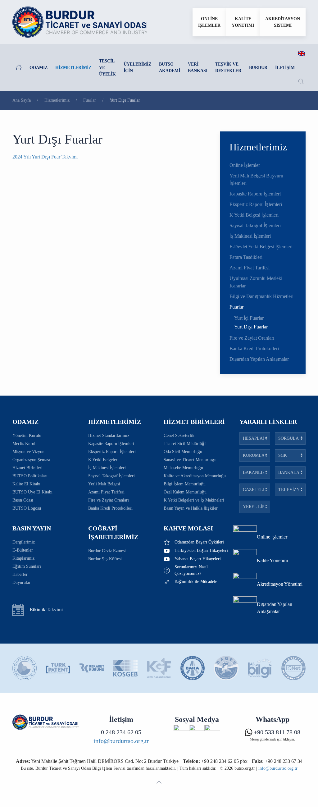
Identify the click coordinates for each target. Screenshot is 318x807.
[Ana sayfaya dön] (79, 22)
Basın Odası (22, 500)
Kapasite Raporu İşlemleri (255, 193)
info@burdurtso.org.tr (121, 740)
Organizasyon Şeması (31, 459)
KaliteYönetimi (243, 22)
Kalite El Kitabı (26, 484)
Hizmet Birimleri (27, 467)
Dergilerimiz (23, 542)
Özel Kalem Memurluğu (185, 492)
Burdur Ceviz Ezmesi (107, 550)
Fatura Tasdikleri (245, 257)
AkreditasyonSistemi (282, 22)
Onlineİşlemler (209, 22)
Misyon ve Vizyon (28, 451)
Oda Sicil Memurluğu (183, 451)
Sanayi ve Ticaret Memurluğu (190, 459)
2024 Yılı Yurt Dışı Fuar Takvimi (45, 156)
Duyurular (21, 582)
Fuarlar (236, 307)
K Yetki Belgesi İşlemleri (254, 215)
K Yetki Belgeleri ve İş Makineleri (194, 500)
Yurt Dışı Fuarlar (251, 326)
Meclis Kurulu (25, 443)
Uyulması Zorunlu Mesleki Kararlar (255, 282)
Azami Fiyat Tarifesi (249, 267)
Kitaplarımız (23, 558)
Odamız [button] (39, 67)
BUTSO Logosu (26, 508)
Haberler (20, 574)
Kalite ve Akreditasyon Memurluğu (195, 476)
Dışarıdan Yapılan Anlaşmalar (259, 359)
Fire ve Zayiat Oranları (251, 338)
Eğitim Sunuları (26, 566)
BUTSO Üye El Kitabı (32, 492)
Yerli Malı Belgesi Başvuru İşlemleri (256, 179)
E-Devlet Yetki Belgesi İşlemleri (261, 246)
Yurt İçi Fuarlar (249, 318)
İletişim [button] (285, 67)
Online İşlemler (244, 165)
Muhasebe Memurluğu (183, 467)
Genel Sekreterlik (179, 435)
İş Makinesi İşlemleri (250, 236)
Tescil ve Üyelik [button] (107, 67)
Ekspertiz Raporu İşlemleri (255, 204)
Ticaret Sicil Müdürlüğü (185, 443)
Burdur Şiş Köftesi (105, 559)
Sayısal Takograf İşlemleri (255, 225)
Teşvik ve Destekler (228, 67)
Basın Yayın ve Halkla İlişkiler (191, 508)
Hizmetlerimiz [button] (73, 67)
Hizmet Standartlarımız (108, 435)
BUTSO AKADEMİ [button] (169, 67)
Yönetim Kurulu (26, 435)
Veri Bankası (197, 67)
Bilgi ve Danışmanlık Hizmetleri (261, 296)
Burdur (258, 67)
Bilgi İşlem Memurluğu (185, 484)
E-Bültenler (22, 550)
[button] (301, 81)
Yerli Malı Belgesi (104, 484)
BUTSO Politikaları (30, 476)
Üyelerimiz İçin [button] (137, 67)
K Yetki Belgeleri (103, 459)
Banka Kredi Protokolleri (254, 348)
